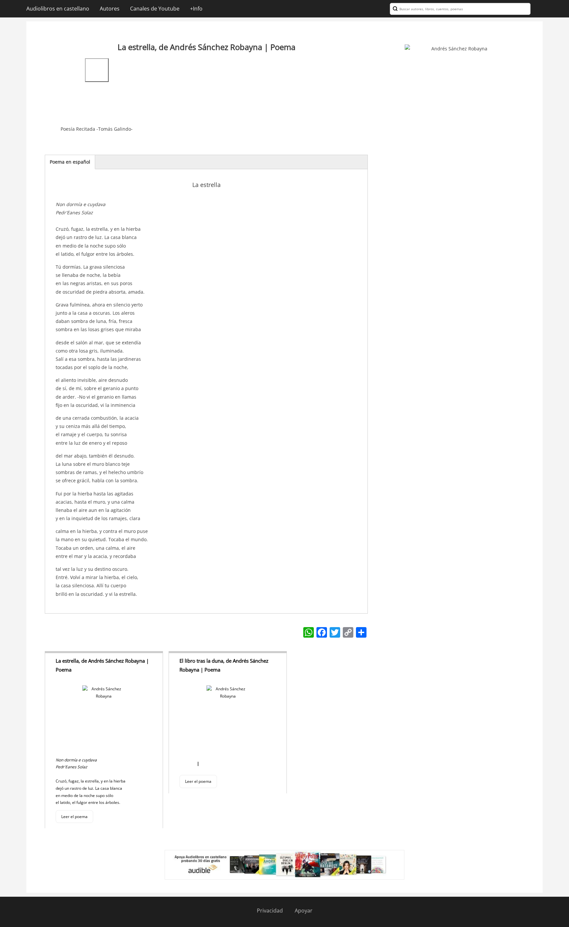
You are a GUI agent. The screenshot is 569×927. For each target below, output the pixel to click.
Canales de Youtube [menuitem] (154, 8)
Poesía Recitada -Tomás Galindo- (97, 129)
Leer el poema (74, 816)
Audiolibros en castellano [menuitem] (57, 8)
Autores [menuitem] (110, 8)
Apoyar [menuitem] (303, 910)
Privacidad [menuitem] (270, 910)
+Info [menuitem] (196, 8)
